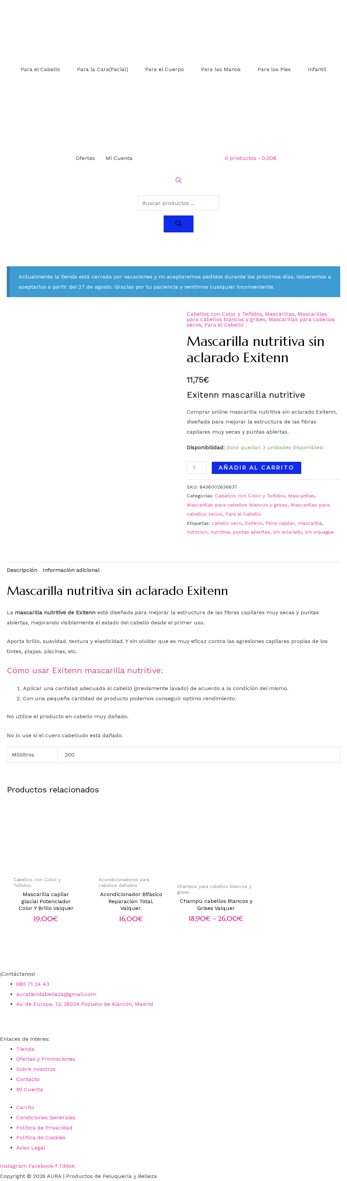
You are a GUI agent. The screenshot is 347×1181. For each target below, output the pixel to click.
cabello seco (227, 523)
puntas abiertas (251, 532)
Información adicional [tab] (71, 570)
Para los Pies (274, 69)
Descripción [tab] (22, 570)
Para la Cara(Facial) (102, 69)
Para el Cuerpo (164, 69)
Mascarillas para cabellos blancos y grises (257, 317)
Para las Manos (221, 69)
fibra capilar (280, 523)
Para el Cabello (40, 69)
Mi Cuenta (119, 158)
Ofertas (85, 158)
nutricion (197, 532)
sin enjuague (319, 532)
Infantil (317, 69)
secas (287, 612)
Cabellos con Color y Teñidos (224, 314)
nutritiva (219, 532)
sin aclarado (287, 532)
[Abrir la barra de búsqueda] (179, 181)
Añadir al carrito (256, 467)
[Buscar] (178, 223)
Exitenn (254, 523)
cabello (122, 688)
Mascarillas (279, 314)
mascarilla (310, 523)
